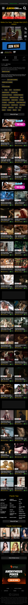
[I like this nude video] (2, 53)
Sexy (6, 89)
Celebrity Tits (14, 92)
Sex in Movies (17, 89)
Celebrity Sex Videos (7, 95)
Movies (14, 110)
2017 (10, 89)
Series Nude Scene (21, 102)
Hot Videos (22, 105)
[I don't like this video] (14, 53)
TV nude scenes (5, 105)
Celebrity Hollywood (18, 95)
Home (8, 588)
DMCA (22, 590)
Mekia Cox (11, 107)
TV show (21, 100)
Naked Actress (5, 92)
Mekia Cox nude (5, 71)
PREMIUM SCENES (13, 3)
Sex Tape (4, 107)
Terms (14, 590)
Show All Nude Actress (14, 558)
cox (16, 107)
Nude (21, 97)
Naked (3, 110)
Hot (20, 107)
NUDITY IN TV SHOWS (7, 82)
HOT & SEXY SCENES (12, 79)
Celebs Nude (11, 102)
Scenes (9, 110)
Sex (19, 110)
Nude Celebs (14, 100)
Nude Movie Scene (14, 97)
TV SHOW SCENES (4, 3)
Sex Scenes (5, 97)
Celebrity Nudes (5, 100)
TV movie (4, 102)
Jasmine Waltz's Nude (23, 3)
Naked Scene (15, 105)
